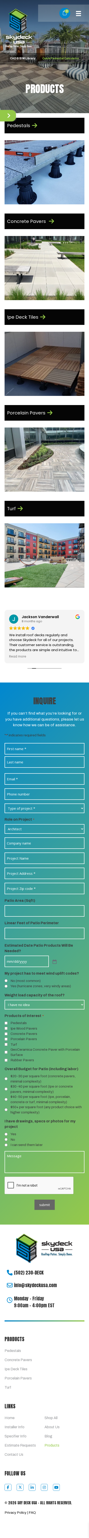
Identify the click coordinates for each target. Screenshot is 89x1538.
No (12, 1139)
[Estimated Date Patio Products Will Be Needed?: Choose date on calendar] (54, 961)
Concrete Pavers (23, 1034)
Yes (13, 1134)
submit (44, 1204)
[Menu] (78, 13)
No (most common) (25, 981)
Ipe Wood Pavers (23, 1028)
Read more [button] (17, 657)
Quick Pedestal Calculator (60, 58)
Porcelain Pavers (23, 1039)
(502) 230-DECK (29, 1272)
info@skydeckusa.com (35, 1285)
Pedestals (18, 1023)
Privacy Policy (15, 1512)
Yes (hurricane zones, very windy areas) (40, 986)
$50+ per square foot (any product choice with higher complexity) (46, 1109)
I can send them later (26, 1145)
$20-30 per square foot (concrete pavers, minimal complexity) (43, 1078)
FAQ (32, 1512)
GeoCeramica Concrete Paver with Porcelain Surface (45, 1052)
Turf (13, 1044)
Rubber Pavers (22, 1060)
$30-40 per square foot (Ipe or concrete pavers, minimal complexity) (41, 1089)
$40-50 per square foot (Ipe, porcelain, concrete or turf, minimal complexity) (40, 1099)
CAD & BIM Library (22, 58)
